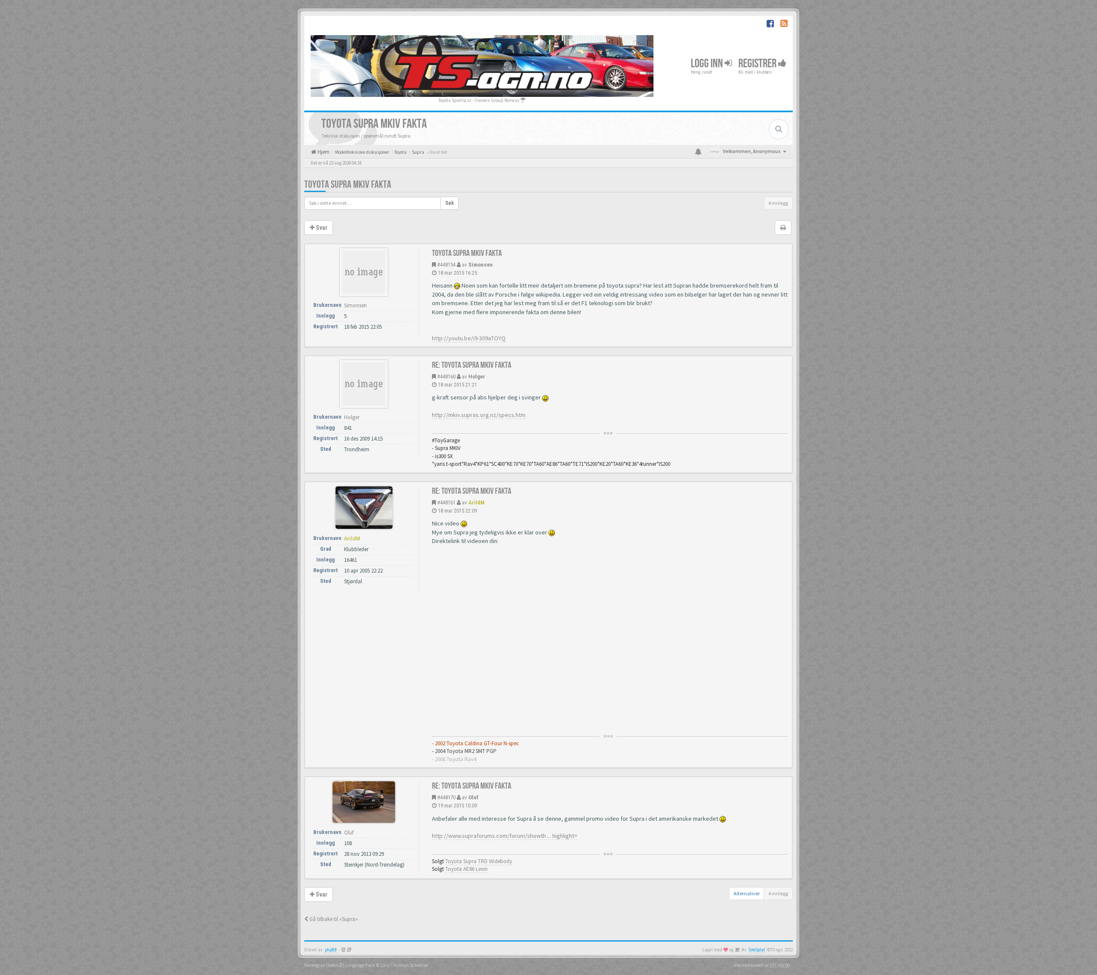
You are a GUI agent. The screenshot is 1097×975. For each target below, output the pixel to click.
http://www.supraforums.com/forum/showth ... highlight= (504, 836)
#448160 (446, 376)
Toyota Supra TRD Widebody (478, 861)
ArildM (476, 502)
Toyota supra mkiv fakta (347, 184)
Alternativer (747, 893)
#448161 (446, 502)
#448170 (446, 797)
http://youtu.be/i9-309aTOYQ (469, 338)
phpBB (331, 950)
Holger (476, 376)
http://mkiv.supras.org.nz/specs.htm (478, 415)
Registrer (758, 64)
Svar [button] (321, 227)
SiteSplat (757, 950)
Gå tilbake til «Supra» (333, 919)
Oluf (473, 797)
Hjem (323, 152)
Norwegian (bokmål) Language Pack (339, 965)
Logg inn (708, 64)
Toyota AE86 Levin (466, 869)
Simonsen (480, 264)
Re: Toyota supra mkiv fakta (471, 365)
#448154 (446, 264)
